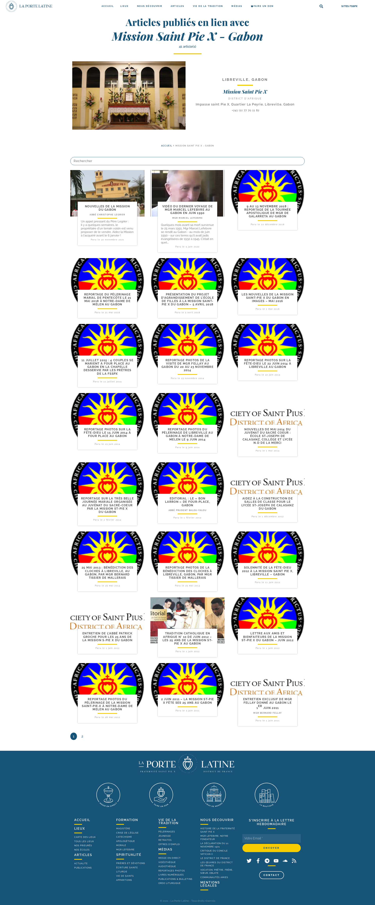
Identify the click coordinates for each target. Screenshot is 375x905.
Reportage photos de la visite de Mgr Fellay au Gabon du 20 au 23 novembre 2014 (187, 365)
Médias (236, 6)
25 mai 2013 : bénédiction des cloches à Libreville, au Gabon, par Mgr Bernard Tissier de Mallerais (107, 573)
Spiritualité (128, 855)
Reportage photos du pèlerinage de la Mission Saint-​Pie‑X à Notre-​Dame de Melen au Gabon (107, 704)
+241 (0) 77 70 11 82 (245, 110)
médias (165, 849)
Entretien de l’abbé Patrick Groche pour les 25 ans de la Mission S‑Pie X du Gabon (107, 637)
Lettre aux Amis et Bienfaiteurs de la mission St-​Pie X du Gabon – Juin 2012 (268, 637)
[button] (321, 6)
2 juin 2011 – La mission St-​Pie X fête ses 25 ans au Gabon (187, 700)
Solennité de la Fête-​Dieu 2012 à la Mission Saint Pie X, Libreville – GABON (267, 571)
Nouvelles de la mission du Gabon (107, 208)
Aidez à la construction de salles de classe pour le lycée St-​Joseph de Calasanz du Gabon (267, 503)
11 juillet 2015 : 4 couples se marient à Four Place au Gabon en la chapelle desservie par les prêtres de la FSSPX (107, 366)
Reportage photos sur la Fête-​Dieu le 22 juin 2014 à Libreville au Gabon (267, 363)
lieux (79, 828)
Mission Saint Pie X (245, 91)
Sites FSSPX (349, 6)
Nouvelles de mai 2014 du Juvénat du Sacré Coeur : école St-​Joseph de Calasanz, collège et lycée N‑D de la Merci (268, 436)
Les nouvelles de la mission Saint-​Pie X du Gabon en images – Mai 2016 (268, 298)
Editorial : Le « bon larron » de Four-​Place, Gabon (187, 502)
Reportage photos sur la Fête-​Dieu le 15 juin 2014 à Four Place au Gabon (107, 433)
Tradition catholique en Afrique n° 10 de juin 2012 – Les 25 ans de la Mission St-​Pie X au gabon (187, 638)
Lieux (124, 6)
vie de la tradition (168, 821)
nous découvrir (217, 820)
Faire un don (263, 6)
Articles (177, 6)
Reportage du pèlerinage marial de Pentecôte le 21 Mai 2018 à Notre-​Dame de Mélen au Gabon (107, 299)
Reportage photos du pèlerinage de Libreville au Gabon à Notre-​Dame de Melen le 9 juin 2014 (187, 434)
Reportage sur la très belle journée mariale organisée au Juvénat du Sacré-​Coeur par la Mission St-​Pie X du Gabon (107, 505)
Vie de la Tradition (208, 6)
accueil (166, 145)
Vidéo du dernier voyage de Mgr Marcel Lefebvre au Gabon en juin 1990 (187, 210)
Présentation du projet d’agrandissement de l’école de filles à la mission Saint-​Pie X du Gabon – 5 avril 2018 (187, 299)
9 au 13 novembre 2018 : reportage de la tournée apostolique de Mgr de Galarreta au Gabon (267, 211)
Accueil (108, 6)
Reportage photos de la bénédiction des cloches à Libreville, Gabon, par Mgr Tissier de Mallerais (187, 573)
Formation (127, 820)
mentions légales (210, 884)
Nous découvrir (149, 6)
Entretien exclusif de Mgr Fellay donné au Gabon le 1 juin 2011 (267, 703)
